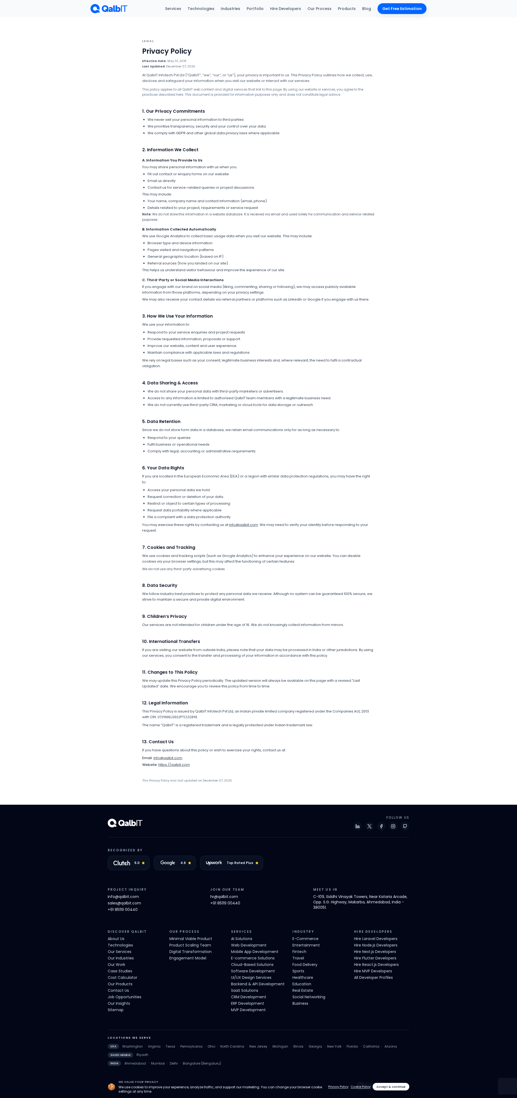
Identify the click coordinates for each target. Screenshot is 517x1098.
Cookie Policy (361, 1087)
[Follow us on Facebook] (381, 826)
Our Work (116, 964)
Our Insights (119, 1003)
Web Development (249, 945)
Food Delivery (304, 964)
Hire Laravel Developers (375, 938)
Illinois (298, 1046)
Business (300, 1003)
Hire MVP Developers (373, 971)
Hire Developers (285, 8)
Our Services (119, 951)
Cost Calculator (122, 977)
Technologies (201, 8)
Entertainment (306, 945)
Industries (230, 8)
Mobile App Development (254, 951)
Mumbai (158, 1063)
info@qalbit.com (243, 524)
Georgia (315, 1046)
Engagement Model (187, 958)
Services (173, 8)
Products (347, 8)
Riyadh (142, 1055)
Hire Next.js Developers (375, 951)
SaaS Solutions (244, 990)
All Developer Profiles (373, 977)
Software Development (253, 971)
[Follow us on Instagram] (393, 826)
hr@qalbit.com (224, 896)
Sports (298, 971)
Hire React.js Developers (376, 964)
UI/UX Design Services (251, 977)
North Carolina (232, 1046)
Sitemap (116, 1010)
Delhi (174, 1063)
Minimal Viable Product (190, 938)
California (371, 1046)
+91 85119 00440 (123, 909)
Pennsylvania (191, 1046)
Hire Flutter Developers (375, 958)
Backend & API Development (258, 984)
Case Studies (120, 971)
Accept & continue (391, 1087)
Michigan (280, 1046)
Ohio (211, 1046)
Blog (366, 8)
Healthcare (302, 977)
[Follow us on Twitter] (369, 826)
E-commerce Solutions (253, 958)
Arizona (391, 1046)
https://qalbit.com (174, 764)
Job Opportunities (124, 997)
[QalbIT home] (109, 8)
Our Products (120, 984)
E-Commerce (305, 938)
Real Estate (302, 990)
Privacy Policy (338, 1087)
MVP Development (248, 1010)
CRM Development (248, 997)
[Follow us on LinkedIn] (357, 826)
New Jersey (258, 1046)
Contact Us (118, 990)
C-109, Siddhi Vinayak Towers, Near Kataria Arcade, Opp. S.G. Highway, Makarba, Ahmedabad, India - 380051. (360, 902)
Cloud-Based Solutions (252, 964)
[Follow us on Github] (405, 826)
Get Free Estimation (402, 8)
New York (334, 1046)
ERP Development (247, 1003)
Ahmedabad (135, 1063)
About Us (116, 938)
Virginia (154, 1046)
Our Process (319, 8)
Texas (170, 1046)
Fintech (299, 951)
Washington (132, 1046)
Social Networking (308, 997)
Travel (298, 958)
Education (301, 984)
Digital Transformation (190, 951)
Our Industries (121, 958)
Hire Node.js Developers (375, 945)
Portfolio (255, 8)
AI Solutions (241, 938)
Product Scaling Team (190, 945)
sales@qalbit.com (124, 903)
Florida (352, 1046)
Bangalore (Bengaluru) (202, 1063)
